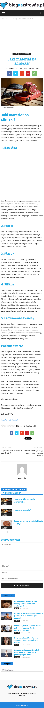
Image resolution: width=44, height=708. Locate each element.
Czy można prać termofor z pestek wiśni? (11, 452)
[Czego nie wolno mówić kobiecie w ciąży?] (6, 524)
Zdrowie (17, 657)
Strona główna (5, 19)
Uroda (16, 608)
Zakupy (15, 53)
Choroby (17, 633)
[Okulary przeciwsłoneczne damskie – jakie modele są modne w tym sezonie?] (6, 616)
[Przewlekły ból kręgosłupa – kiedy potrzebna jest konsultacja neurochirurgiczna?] (6, 628)
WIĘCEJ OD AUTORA (11, 493)
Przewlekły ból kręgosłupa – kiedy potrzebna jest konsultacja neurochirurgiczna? (27, 628)
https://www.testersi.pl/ (9, 420)
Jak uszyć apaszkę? (22, 510)
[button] (41, 13)
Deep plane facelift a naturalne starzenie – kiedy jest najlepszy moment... (26, 640)
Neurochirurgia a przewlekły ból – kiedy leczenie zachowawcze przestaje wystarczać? (27, 652)
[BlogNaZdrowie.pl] (22, 5)
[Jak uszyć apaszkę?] (6, 512)
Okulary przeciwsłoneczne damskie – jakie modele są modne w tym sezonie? (28, 616)
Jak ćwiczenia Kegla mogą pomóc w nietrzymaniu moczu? (33, 453)
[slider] (8, 425)
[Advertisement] (22, 36)
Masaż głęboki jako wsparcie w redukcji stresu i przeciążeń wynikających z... (25, 603)
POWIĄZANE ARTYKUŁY (13, 489)
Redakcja (12, 68)
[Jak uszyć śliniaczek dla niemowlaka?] (6, 501)
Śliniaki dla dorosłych (24, 53)
